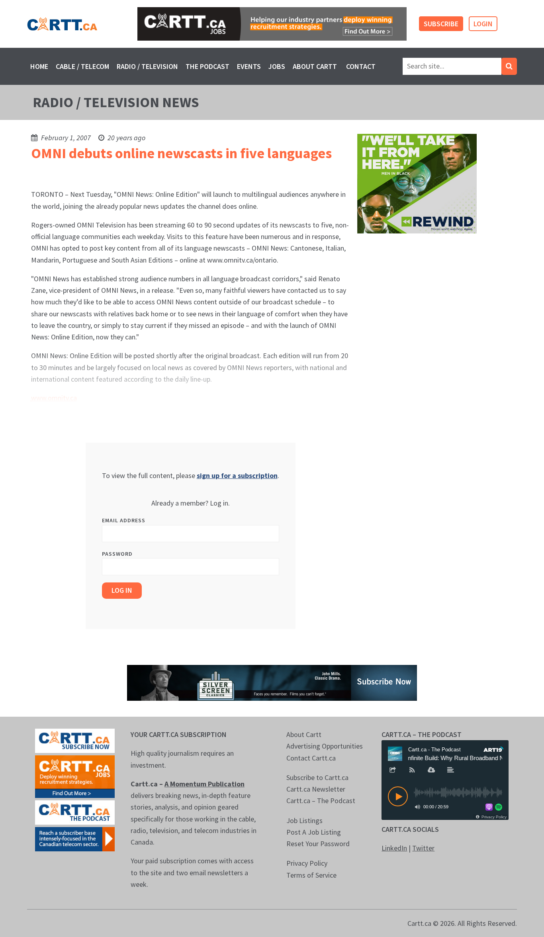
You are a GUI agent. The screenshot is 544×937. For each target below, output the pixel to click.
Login (483, 23)
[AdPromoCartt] (75, 838)
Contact (361, 66)
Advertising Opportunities (324, 746)
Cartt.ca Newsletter (315, 789)
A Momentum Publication (204, 783)
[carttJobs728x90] (272, 24)
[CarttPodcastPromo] (75, 811)
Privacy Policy (306, 863)
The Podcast (207, 66)
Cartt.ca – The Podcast (320, 800)
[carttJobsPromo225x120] (75, 775)
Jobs (276, 66)
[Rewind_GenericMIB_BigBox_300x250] (417, 183)
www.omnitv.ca (54, 397)
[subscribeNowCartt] (75, 740)
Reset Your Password (318, 843)
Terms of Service (311, 875)
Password (117, 553)
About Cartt (315, 66)
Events (249, 66)
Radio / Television (147, 66)
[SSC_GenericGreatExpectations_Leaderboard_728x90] (272, 682)
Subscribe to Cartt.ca (317, 777)
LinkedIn (394, 848)
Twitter (423, 848)
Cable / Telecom (82, 66)
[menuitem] (39, 66)
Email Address (123, 520)
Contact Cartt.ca (311, 758)
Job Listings (304, 820)
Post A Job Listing (313, 832)
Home (39, 66)
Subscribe (441, 23)
